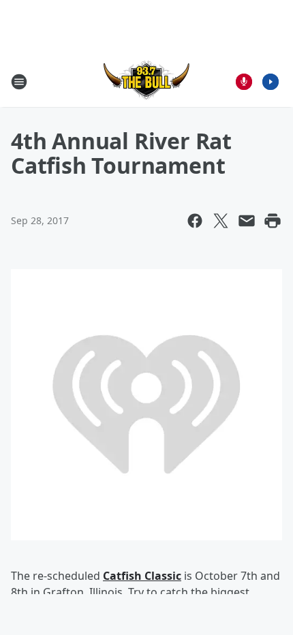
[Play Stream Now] (270, 82)
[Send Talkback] (244, 82)
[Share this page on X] (220, 220)
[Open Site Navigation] (19, 82)
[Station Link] (146, 81)
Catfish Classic (142, 575)
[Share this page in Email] (246, 220)
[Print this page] (272, 220)
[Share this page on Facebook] (194, 220)
